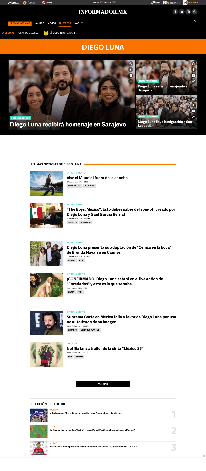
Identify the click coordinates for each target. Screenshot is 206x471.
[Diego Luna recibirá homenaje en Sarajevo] (72, 94)
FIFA (70, 356)
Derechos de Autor (90, 329)
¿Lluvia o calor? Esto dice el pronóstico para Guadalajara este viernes (85, 413)
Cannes (71, 260)
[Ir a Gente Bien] (46, 1)
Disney (71, 291)
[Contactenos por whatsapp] (194, 11)
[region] (103, 464)
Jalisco (39, 23)
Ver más (103, 384)
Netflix (79, 356)
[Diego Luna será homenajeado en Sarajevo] (166, 76)
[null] (39, 414)
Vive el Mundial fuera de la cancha (97, 178)
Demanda (72, 329)
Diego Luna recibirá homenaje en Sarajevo (68, 124)
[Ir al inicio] (41, 11)
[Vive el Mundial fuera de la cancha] (46, 183)
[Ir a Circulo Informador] (28, 1)
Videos (67, 23)
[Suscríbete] (189, 2)
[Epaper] (170, 2)
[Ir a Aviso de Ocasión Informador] (13, 1)
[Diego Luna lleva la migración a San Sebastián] (166, 112)
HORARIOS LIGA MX (27, 32)
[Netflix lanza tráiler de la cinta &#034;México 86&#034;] (46, 354)
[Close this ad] (204, 456)
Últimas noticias (20, 23)
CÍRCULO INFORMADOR (62, 32)
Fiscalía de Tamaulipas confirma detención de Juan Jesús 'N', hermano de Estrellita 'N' (94, 446)
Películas (89, 185)
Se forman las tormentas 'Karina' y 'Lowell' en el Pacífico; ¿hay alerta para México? (92, 430)
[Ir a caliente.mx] (155, 2)
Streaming (86, 222)
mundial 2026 (74, 185)
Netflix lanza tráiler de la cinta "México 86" (105, 348)
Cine (81, 260)
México (52, 23)
